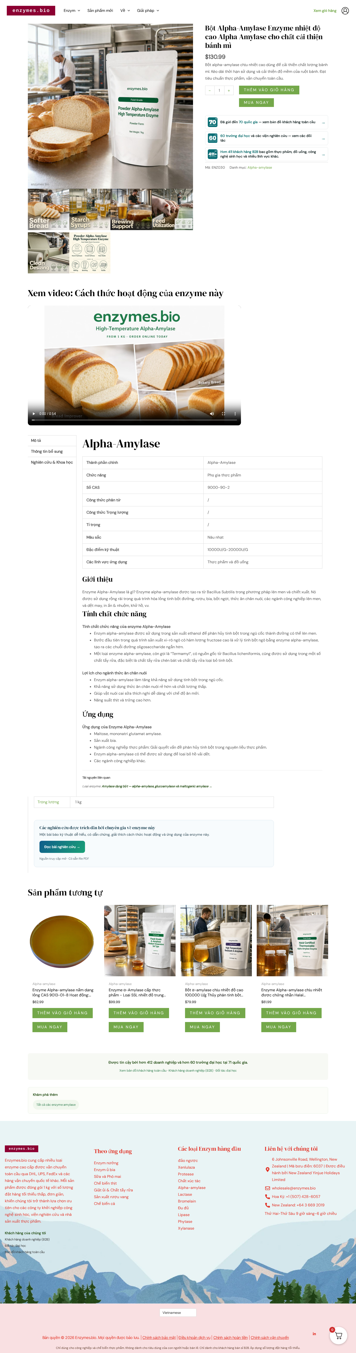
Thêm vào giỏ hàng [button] (62, 1012)
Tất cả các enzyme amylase (56, 1105)
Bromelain (187, 1201)
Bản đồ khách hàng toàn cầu (25, 1252)
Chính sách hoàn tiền (230, 1337)
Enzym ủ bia (104, 1169)
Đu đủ (183, 1207)
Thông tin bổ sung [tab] (47, 451)
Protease (186, 1174)
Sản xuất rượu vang (111, 1196)
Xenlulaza (186, 1167)
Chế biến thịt (105, 1183)
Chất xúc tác (189, 1180)
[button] (77, 10)
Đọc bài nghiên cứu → (62, 847)
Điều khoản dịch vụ (194, 1337)
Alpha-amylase (260, 167)
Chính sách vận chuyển (270, 1337)
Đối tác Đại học (15, 1246)
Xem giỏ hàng (325, 10)
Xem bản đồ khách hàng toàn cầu (142, 1070)
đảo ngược (188, 1160)
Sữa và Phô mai (107, 1176)
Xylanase (186, 1228)
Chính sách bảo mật (159, 1337)
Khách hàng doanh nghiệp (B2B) (191, 1070)
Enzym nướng (106, 1162)
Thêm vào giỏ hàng (269, 89)
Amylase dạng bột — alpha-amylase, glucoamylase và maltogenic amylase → (157, 786)
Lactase (185, 1194)
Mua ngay (256, 102)
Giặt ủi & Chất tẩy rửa (113, 1190)
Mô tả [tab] (36, 440)
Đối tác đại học (226, 1070)
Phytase (185, 1221)
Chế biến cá (104, 1203)
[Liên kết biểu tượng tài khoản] (345, 11)
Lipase (184, 1214)
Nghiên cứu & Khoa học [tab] (52, 462)
